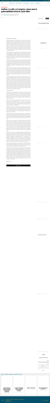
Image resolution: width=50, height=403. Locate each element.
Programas (16, 0)
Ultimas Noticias (3, 0)
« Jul (43, 370)
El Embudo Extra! (19, 0)
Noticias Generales (12, 0)
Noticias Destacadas (8, 0)
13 (43, 365)
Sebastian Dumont (6, 14)
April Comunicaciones (11, 401)
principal (11, 161)
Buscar (47, 18)
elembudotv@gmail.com (8, 400)
